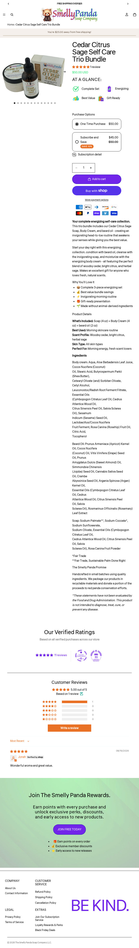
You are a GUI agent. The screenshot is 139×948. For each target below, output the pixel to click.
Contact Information (16, 893)
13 (54, 103)
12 (51, 103)
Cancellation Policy (45, 903)
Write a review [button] (69, 728)
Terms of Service (14, 922)
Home (10, 25)
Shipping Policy (43, 897)
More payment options (96, 199)
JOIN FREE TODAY (69, 829)
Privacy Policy (12, 917)
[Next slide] (66, 72)
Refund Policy (42, 892)
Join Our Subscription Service (47, 918)
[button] (81, 67)
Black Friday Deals (45, 930)
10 (45, 103)
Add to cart (99, 179)
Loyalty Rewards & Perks (49, 925)
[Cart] (135, 15)
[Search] (12, 15)
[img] (19, 752)
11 (48, 103)
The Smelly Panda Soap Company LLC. (33, 942)
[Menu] (4, 14)
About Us (10, 888)
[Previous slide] (4, 72)
